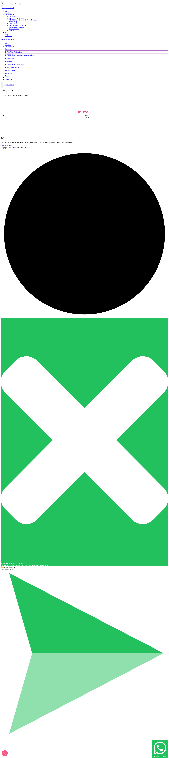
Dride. (14, 148)
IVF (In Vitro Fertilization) (17, 18)
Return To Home (7, 145)
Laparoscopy (13, 23)
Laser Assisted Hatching (16, 27)
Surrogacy (12, 16)
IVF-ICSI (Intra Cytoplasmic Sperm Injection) (23, 20)
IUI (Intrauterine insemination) (18, 25)
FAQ (6, 34)
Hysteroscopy (13, 22)
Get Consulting (10, 85)
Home (7, 11)
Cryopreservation (14, 29)
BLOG (7, 32)
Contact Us (8, 36)
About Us (8, 13)
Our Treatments (9, 14)
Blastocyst (12, 30)
